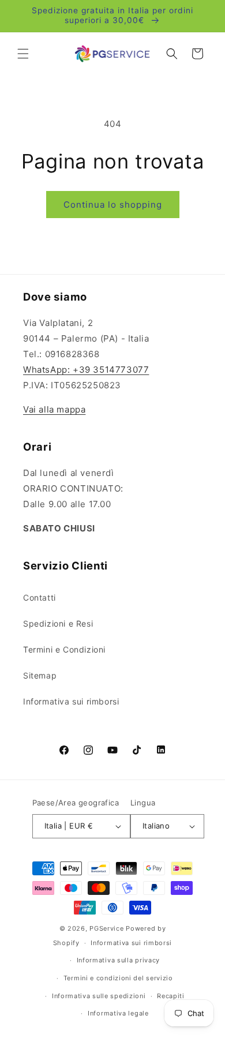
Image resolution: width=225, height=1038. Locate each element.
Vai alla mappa (54, 409)
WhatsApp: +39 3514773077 (86, 369)
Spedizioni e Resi (58, 623)
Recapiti (171, 996)
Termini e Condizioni (64, 649)
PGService (106, 928)
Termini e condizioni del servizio (118, 978)
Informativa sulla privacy (118, 960)
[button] (23, 53)
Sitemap (40, 675)
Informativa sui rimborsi (71, 701)
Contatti (39, 597)
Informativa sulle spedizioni (99, 996)
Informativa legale (118, 1013)
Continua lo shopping (112, 204)
